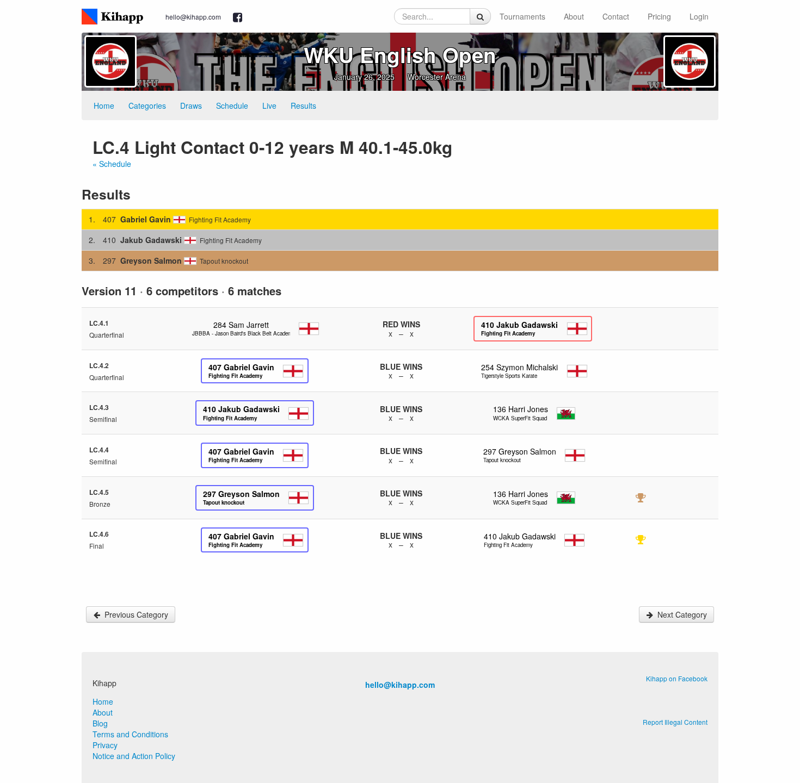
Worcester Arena (437, 76)
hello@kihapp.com (193, 16)
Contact (615, 16)
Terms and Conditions (130, 734)
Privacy (105, 744)
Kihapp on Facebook (676, 678)
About (574, 16)
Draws (191, 105)
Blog (100, 723)
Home (104, 105)
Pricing (659, 16)
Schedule (232, 105)
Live (269, 105)
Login (699, 16)
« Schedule (112, 163)
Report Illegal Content (675, 721)
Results (303, 105)
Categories (147, 105)
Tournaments (522, 16)
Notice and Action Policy (134, 755)
